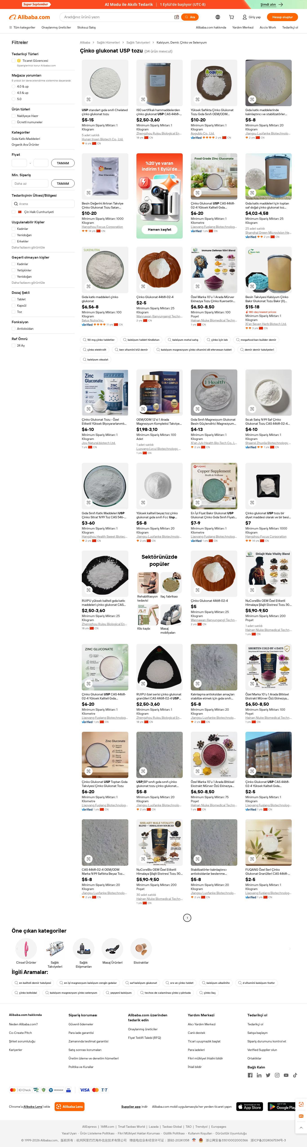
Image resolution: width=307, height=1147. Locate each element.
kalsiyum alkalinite (218, 982)
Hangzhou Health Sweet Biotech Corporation (105, 536)
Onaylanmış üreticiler (143, 1029)
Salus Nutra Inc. (93, 320)
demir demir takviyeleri (259, 349)
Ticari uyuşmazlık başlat (204, 1041)
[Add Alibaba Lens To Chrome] (70, 1106)
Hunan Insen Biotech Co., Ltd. (102, 139)
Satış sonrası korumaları (85, 1050)
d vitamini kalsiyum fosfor (259, 982)
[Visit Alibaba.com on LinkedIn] (259, 1075)
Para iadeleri (196, 1050)
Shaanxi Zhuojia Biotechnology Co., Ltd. (268, 443)
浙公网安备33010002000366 (227, 1140)
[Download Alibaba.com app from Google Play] (283, 1106)
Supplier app (131, 1106)
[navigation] (43, 481)
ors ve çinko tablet (182, 982)
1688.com (107, 1126)
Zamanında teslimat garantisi (88, 1041)
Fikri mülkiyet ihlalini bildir (205, 1058)
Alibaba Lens (32, 1106)
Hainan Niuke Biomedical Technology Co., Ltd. (214, 320)
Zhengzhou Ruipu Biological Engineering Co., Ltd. (159, 133)
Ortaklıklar (254, 1058)
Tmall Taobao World (131, 1126)
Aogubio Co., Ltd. (202, 133)
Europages (218, 1126)
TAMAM (63, 163)
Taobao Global (172, 1126)
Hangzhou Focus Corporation (102, 227)
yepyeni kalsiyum (121, 992)
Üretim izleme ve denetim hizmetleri (94, 1058)
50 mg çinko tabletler (101, 339)
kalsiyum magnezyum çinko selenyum (73, 992)
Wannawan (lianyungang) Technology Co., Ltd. (159, 316)
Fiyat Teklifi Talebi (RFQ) (144, 1037)
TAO (188, 1126)
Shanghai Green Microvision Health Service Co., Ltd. (268, 232)
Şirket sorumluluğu (22, 1041)
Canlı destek (196, 1033)
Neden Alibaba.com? (23, 1024)
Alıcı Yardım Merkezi (202, 1024)
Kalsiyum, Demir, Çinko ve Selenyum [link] (182, 42)
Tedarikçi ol (255, 1024)
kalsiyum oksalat (97, 359)
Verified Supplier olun (262, 1050)
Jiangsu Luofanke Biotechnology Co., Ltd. (268, 133)
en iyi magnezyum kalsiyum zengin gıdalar (90, 982)
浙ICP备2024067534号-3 (268, 1140)
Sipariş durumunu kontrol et (266, 1041)
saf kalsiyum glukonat (143, 982)
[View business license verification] (194, 1140)
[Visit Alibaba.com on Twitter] (268, 1075)
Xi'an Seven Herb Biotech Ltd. (266, 324)
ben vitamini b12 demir (133, 349)
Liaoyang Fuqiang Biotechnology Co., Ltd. (214, 227)
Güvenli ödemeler (81, 1024)
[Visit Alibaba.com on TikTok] (295, 1075)
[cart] (232, 18)
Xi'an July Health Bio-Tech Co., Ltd (214, 443)
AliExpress (89, 1126)
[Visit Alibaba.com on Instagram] (277, 1075)
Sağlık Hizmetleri (108, 42)
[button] (176, 17)
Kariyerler (15, 1050)
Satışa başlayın (257, 1033)
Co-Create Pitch (20, 1033)
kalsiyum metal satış (185, 339)
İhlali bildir (195, 1067)
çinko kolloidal (28, 992)
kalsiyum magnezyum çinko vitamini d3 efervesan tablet (196, 349)
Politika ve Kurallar (81, 1067)
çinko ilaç (210, 992)
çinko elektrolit (96, 349)
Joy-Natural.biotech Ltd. (99, 443)
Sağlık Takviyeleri (138, 42)
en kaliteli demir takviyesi (35, 982)
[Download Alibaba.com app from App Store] (249, 1106)
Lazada (153, 1126)
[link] (301, 1104)
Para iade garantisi (81, 1033)
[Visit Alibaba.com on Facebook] (250, 1075)
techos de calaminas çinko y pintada (168, 992)
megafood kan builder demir (258, 339)
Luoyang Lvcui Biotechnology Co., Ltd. (159, 448)
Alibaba (85, 42)
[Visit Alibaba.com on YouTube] (286, 1075)
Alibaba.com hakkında (25, 1015)
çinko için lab (219, 339)
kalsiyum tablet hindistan (143, 339)
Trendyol (201, 1126)
